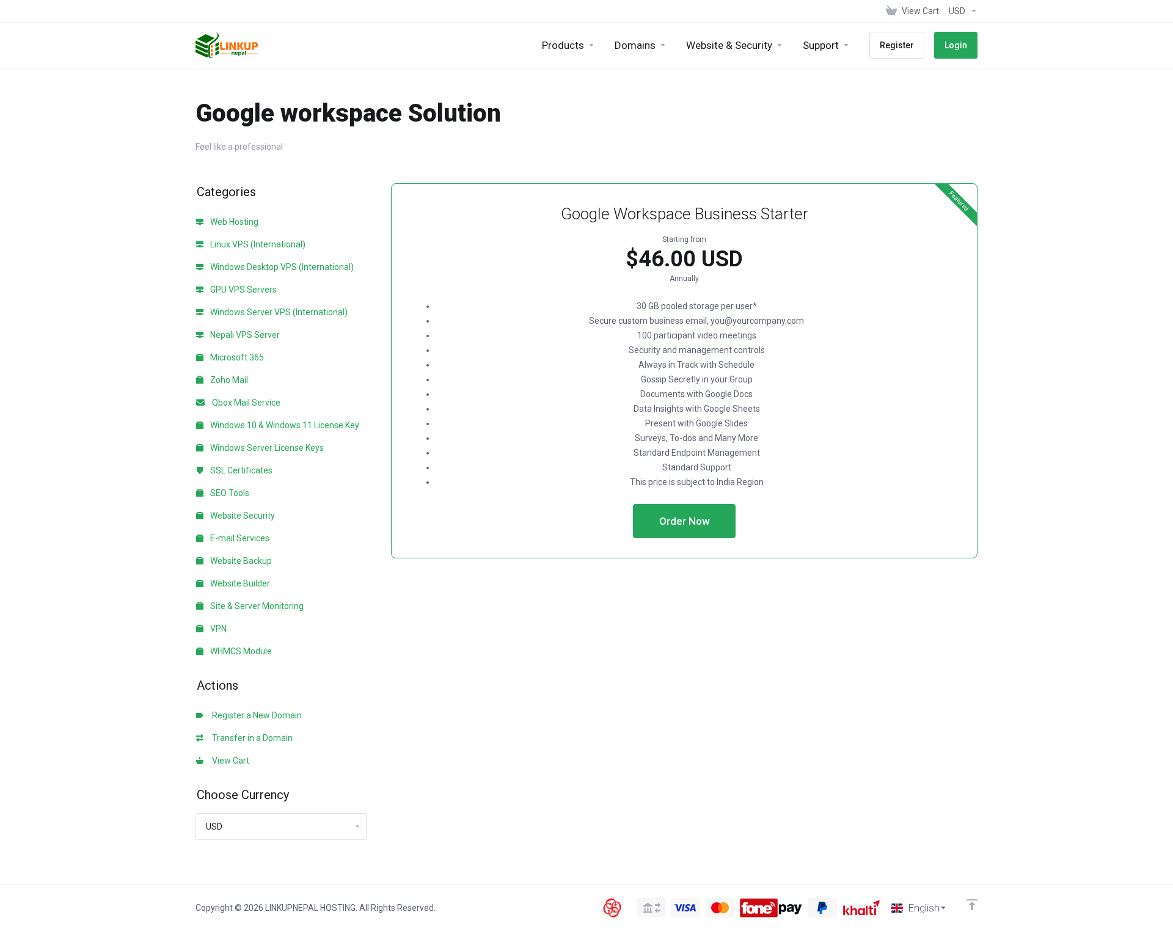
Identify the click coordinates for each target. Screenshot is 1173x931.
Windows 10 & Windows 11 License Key (283, 425)
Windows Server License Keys (266, 448)
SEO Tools (228, 493)
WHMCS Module (240, 651)
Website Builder (239, 583)
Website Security (241, 515)
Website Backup (240, 561)
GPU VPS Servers (242, 289)
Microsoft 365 (236, 357)
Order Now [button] (684, 521)
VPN (217, 628)
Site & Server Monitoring (256, 606)
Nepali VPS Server (244, 335)
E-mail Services (238, 538)
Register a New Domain (255, 715)
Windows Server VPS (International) (278, 312)
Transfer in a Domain (250, 738)
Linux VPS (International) (256, 244)
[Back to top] (972, 904)
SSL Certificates (240, 470)
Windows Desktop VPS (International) (281, 267)
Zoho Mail (228, 380)
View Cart (228, 760)
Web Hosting (233, 222)
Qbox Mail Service (244, 402)
